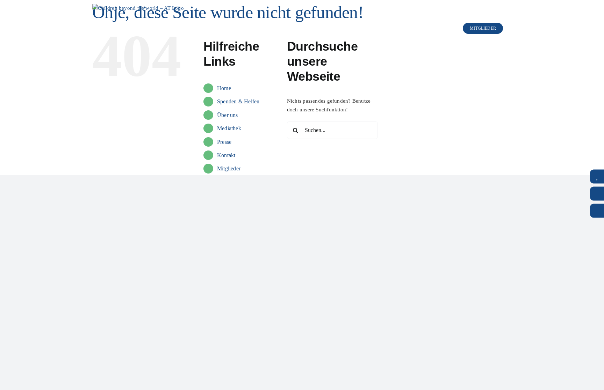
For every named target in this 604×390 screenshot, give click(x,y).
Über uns (227, 115)
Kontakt (226, 155)
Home (224, 88)
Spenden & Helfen (238, 101)
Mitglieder (228, 168)
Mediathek (229, 128)
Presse (224, 142)
